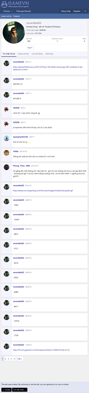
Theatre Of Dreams (52, 26)
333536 (16, 107)
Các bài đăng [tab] (37, 53)
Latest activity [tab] (23, 53)
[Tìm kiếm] (85, 11)
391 (29, 41)
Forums (6, 11)
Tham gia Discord (23, 11)
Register (16, 16)
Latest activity (6, 16)
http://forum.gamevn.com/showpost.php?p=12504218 (37, 350)
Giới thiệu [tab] (49, 53)
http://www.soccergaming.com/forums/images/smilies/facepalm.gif (43, 190)
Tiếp (19, 358)
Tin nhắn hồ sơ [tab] (9, 53)
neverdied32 (18, 61)
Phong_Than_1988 (21, 165)
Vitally (15, 151)
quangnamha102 (20, 136)
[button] (12, 11)
